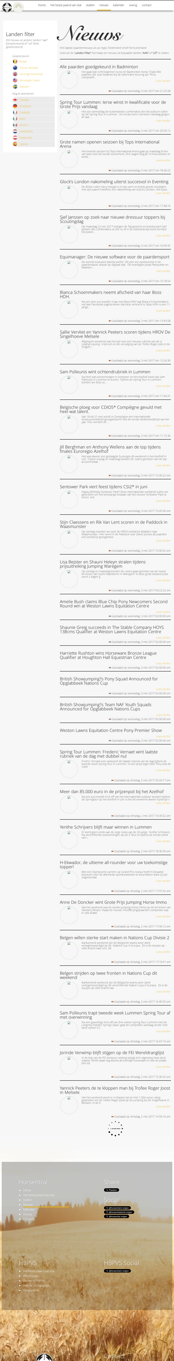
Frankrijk (25, 112)
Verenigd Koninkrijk (31, 74)
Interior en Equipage (36, 1285)
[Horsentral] (7, 12)
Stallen (90, 5)
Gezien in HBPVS (34, 1281)
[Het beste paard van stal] (18, 12)
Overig (133, 5)
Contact (147, 5)
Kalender (118, 5)
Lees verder (163, 81)
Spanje (24, 144)
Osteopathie (31, 1290)
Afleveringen (31, 1276)
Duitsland (25, 106)
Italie (22, 119)
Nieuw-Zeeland (29, 68)
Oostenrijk (26, 137)
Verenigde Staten (30, 80)
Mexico (24, 125)
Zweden (24, 86)
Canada (24, 100)
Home (42, 5)
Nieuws (103, 5)
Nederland (26, 131)
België (23, 61)
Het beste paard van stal (65, 5)
